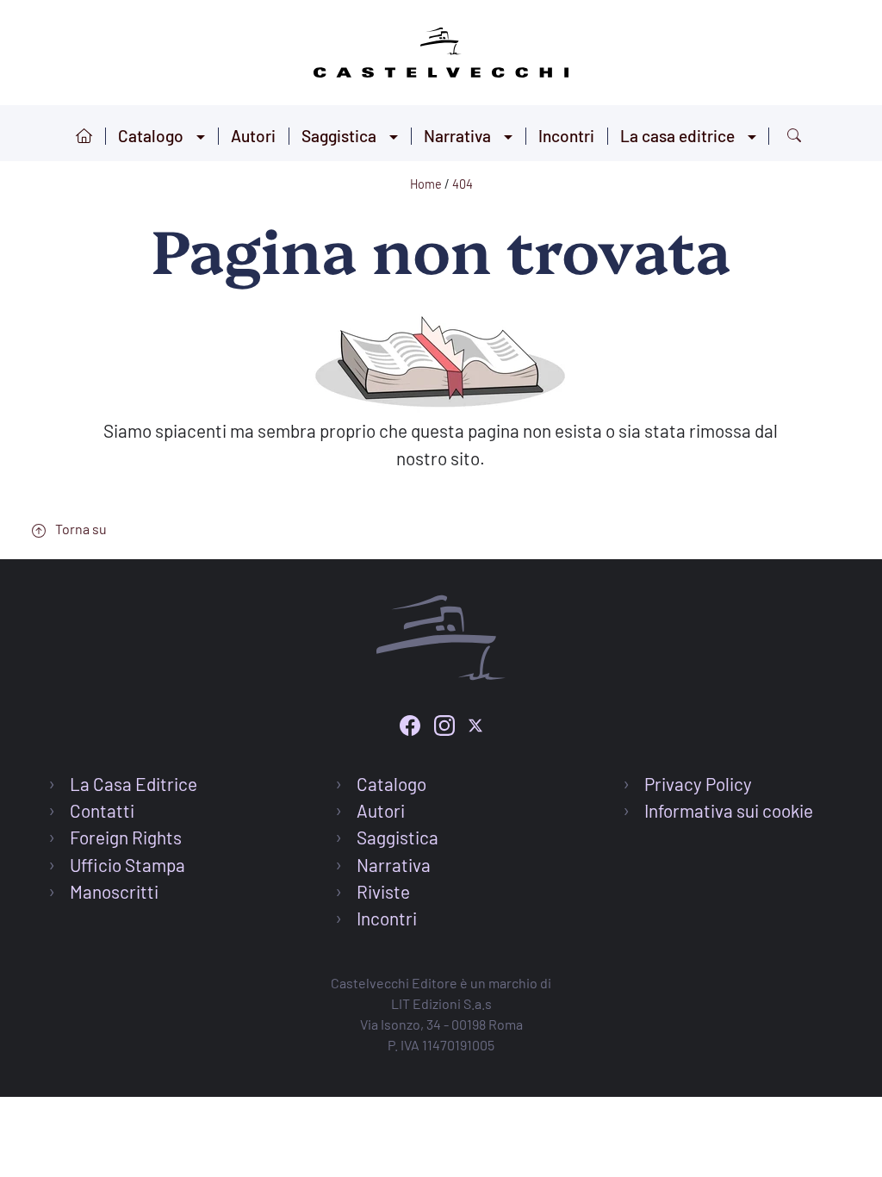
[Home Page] (441, 49)
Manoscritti (114, 891)
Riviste (383, 891)
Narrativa (457, 136)
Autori (253, 136)
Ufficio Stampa (127, 864)
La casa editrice (677, 136)
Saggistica (338, 136)
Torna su (80, 528)
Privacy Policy (698, 783)
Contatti (102, 810)
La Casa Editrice (133, 783)
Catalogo (150, 136)
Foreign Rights (126, 837)
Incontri (566, 136)
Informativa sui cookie (728, 810)
